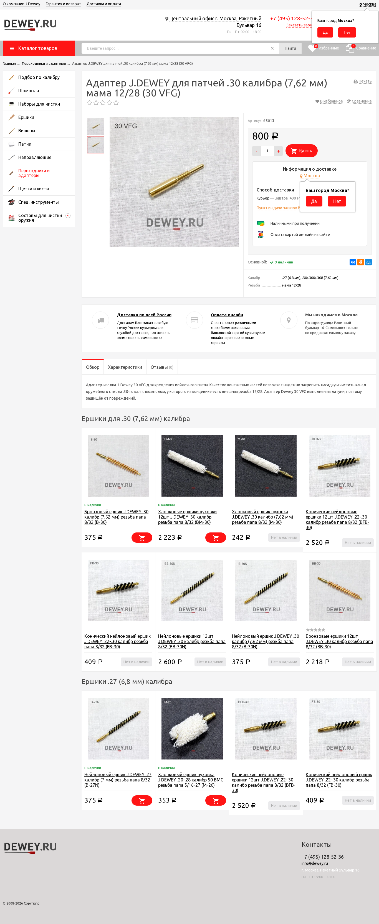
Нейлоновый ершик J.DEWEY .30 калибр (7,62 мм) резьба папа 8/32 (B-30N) (265, 641)
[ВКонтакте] (353, 262)
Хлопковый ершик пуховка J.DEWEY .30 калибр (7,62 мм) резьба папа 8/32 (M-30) (262, 517)
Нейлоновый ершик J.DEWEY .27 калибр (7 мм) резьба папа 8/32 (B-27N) (117, 780)
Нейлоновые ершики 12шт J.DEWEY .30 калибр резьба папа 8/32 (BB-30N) (192, 641)
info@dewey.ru (315, 863)
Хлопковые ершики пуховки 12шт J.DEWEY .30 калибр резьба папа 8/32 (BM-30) (187, 517)
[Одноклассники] (360, 262)
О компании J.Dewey (21, 4)
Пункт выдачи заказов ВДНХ (283, 208)
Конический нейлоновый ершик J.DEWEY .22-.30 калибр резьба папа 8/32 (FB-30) (117, 641)
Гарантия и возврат (63, 4)
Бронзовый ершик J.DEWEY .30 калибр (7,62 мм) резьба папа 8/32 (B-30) (116, 517)
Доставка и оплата (104, 4)
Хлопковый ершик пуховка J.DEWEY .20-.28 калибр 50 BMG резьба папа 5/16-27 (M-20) (191, 780)
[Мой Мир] (368, 262)
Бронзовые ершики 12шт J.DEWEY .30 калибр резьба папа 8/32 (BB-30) (339, 641)
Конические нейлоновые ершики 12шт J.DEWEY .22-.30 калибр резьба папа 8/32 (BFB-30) (337, 519)
